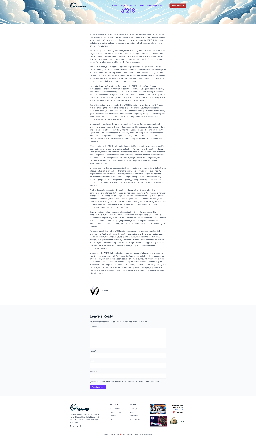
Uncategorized (137, 17)
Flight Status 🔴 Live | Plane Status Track (124, 434)
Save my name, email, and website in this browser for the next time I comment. (125, 382)
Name (93, 351)
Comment (95, 326)
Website (93, 371)
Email (93, 361)
